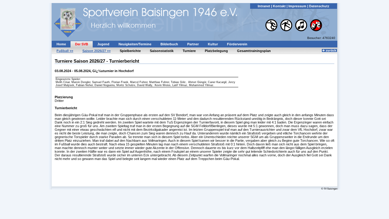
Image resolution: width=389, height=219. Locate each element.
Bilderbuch (169, 44)
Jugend (103, 44)
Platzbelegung (216, 51)
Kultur (213, 44)
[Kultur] (316, 30)
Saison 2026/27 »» (96, 51)
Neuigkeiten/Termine (135, 44)
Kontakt (279, 6)
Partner (193, 44)
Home (61, 44)
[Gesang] (301, 30)
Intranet (264, 6)
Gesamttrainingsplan (254, 51)
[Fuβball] (271, 30)
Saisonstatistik (162, 51)
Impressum (297, 6)
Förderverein (237, 44)
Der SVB (81, 44)
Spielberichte (130, 51)
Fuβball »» (65, 51)
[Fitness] (286, 30)
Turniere (189, 51)
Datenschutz (319, 6)
